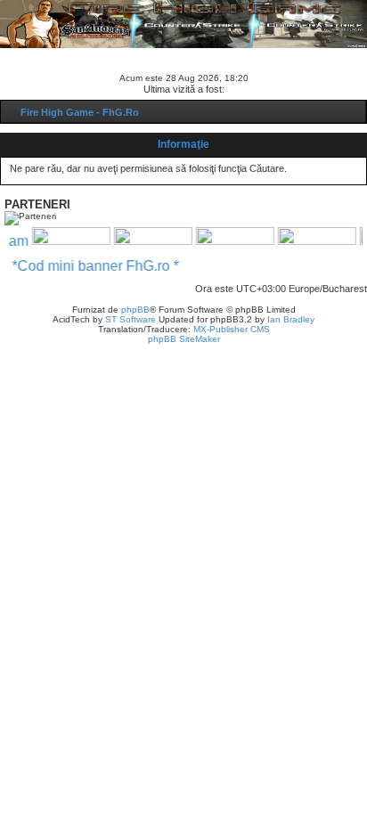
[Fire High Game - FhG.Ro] (183, 23)
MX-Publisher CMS (231, 329)
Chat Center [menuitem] (136, 56)
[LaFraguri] (312, 240)
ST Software (130, 319)
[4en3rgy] (67, 240)
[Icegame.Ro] (231, 240)
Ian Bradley (290, 319)
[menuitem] (69, 56)
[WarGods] (149, 240)
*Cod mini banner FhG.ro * (99, 265)
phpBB (135, 309)
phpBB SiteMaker (184, 339)
